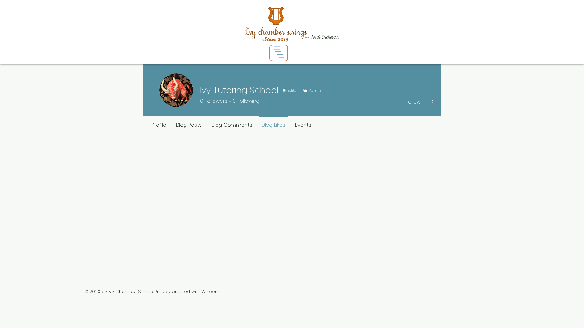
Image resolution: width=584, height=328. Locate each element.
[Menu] (278, 53)
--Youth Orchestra (322, 36)
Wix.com (210, 291)
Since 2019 (276, 39)
